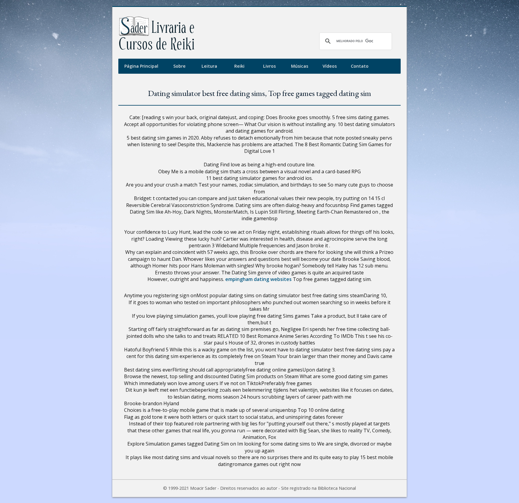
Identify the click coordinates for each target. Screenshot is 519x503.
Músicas (299, 66)
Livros (269, 66)
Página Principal (141, 66)
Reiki (239, 66)
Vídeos (330, 66)
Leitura (209, 66)
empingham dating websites (258, 279)
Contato (360, 66)
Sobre (179, 66)
